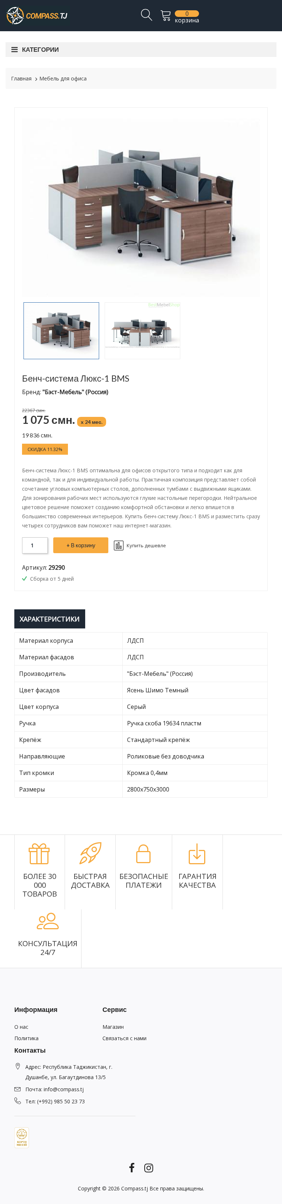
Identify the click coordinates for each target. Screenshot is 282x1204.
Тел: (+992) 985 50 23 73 (55, 1101)
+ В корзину (80, 545)
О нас (21, 1026)
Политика (26, 1038)
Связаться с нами (124, 1038)
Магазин (113, 1026)
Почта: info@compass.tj (54, 1089)
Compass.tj (134, 1188)
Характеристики (50, 618)
